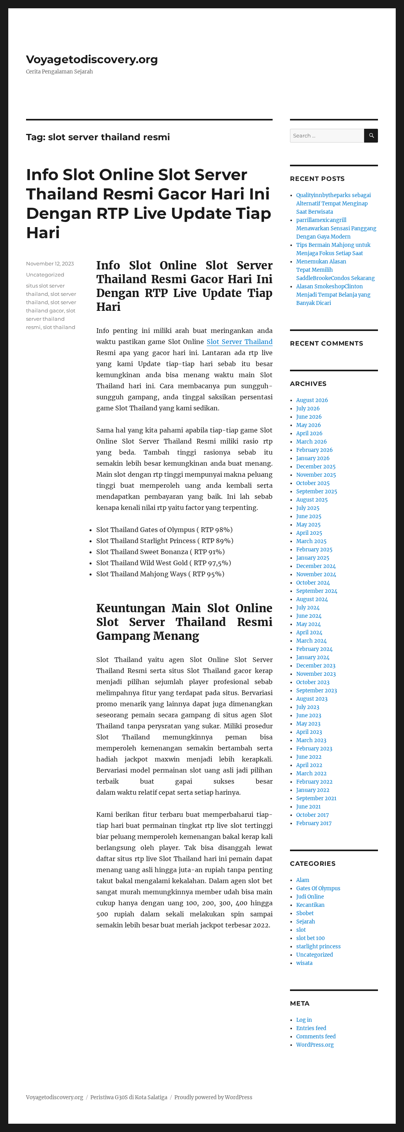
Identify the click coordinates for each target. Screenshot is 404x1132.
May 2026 (308, 425)
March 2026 (311, 441)
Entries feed (311, 1028)
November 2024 (316, 574)
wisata (304, 963)
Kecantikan (310, 905)
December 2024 (316, 566)
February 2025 (314, 549)
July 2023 (307, 707)
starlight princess (318, 946)
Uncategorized (45, 274)
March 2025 (311, 541)
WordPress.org (315, 1045)
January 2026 (313, 458)
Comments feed (316, 1036)
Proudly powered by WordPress (213, 1097)
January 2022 (312, 790)
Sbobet (305, 913)
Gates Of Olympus (318, 888)
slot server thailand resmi (50, 318)
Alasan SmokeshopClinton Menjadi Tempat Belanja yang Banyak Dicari (333, 295)
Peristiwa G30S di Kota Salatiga (128, 1097)
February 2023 (314, 748)
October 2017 (312, 815)
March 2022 (311, 773)
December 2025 (316, 466)
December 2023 (315, 665)
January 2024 (312, 657)
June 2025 (309, 516)
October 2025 (313, 483)
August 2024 (312, 599)
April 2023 (309, 732)
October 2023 (312, 682)
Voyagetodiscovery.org (92, 59)
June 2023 (308, 715)
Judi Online (310, 896)
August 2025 (312, 499)
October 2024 (313, 582)
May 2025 (308, 524)
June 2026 (309, 417)
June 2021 (308, 806)
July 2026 (308, 408)
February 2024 (314, 649)
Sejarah (305, 921)
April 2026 (309, 433)
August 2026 (312, 400)
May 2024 (308, 624)
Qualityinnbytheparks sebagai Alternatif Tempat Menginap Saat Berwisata (333, 203)
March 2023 (311, 740)
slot (301, 930)
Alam (302, 880)
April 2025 (309, 533)
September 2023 (316, 690)
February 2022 (314, 781)
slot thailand (59, 327)
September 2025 (316, 491)
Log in (304, 1020)
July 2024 (308, 607)
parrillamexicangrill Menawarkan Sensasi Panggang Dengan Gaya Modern (336, 228)
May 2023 (308, 723)
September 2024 (316, 591)
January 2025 (312, 558)
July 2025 (308, 508)
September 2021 (316, 798)
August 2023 (311, 699)
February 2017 (314, 823)
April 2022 (309, 765)
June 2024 (309, 616)
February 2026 (314, 450)
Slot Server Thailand (240, 342)
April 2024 (309, 632)
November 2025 (316, 475)
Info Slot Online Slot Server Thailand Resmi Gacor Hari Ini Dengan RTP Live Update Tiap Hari (148, 203)
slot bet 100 (310, 938)
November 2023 (316, 674)
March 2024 (311, 640)
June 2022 (309, 757)
